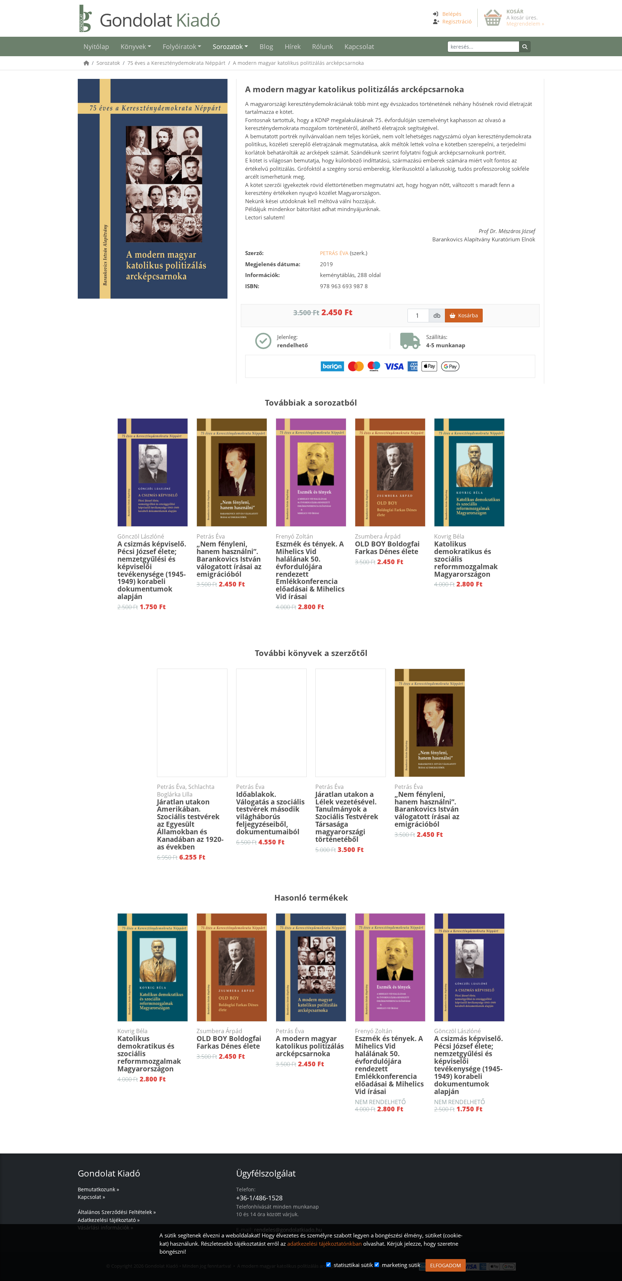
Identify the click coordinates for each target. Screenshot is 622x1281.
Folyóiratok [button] (179, 46)
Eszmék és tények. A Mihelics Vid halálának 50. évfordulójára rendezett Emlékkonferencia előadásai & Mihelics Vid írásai (310, 567)
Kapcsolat (359, 46)
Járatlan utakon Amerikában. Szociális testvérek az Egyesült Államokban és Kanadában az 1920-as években (190, 817)
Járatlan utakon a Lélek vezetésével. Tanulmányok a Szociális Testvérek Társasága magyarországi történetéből (346, 813)
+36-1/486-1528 (259, 1197)
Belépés (451, 13)
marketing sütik (401, 1264)
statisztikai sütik (353, 1264)
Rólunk (322, 46)
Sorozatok (108, 62)
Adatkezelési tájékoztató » (109, 1220)
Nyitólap (96, 46)
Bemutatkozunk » (98, 1189)
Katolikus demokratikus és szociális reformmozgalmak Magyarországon (466, 556)
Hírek (293, 46)
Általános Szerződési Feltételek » (117, 1212)
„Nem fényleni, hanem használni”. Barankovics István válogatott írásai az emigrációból (229, 556)
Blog (266, 46)
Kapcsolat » (91, 1196)
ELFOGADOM (445, 1265)
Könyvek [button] (133, 46)
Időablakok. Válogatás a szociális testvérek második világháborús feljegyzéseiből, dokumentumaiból (270, 809)
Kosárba (466, 315)
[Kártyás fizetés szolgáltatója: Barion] (390, 365)
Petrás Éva (334, 253)
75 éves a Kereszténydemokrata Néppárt (176, 62)
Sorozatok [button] (228, 46)
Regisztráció (457, 21)
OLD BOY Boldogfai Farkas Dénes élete (387, 544)
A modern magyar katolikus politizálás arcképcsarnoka (298, 62)
